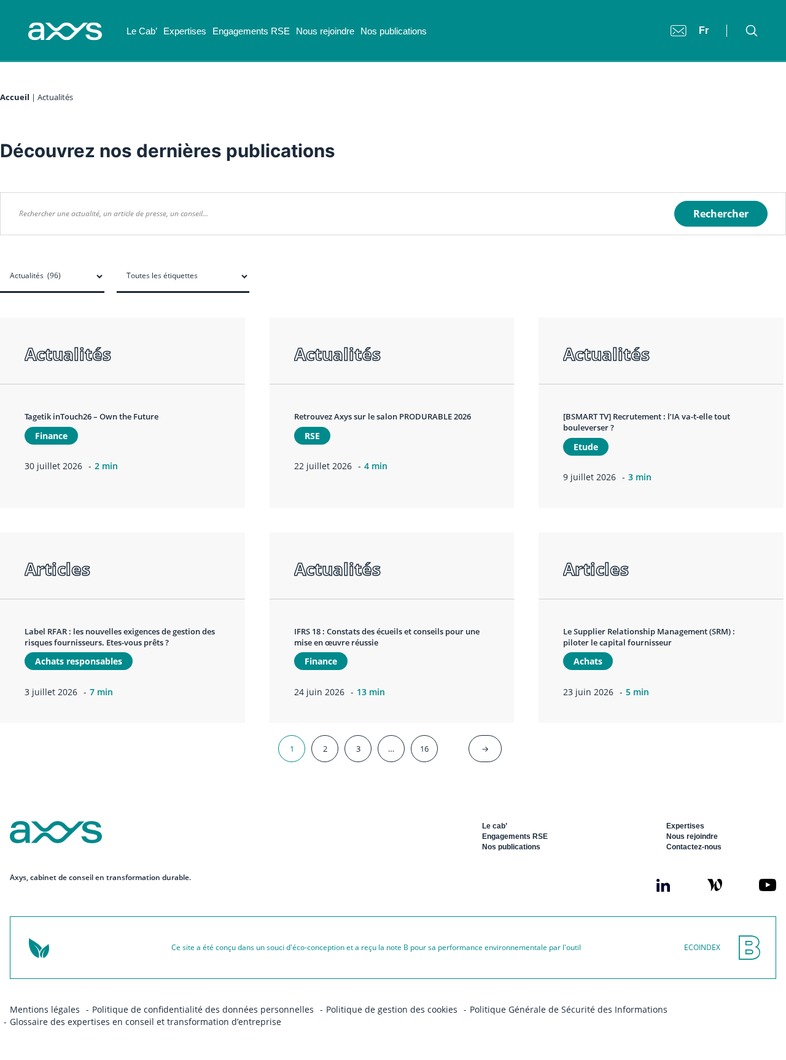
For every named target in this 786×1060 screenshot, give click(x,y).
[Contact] (679, 31)
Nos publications (393, 31)
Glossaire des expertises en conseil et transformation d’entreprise (145, 1021)
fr (704, 30)
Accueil (14, 97)
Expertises (184, 31)
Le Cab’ (141, 31)
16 (424, 748)
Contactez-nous (694, 847)
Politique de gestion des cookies (391, 1009)
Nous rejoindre (325, 31)
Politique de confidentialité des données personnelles (203, 1009)
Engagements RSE (251, 31)
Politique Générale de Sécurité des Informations (568, 1009)
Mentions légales (45, 1009)
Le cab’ (494, 826)
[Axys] (65, 31)
